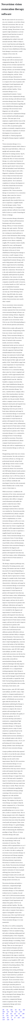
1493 (3, 1017)
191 (3, 1015)
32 (11, 1017)
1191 (19, 1017)
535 (7, 1009)
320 (8, 1017)
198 (20, 1015)
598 (12, 1019)
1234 (3, 1019)
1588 (23, 1013)
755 (19, 1013)
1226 (23, 1017)
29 (14, 1017)
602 (19, 1009)
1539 (12, 1015)
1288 (3, 1011)
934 (11, 1013)
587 (3, 1013)
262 (15, 1013)
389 (3, 1009)
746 (15, 1009)
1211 (16, 1011)
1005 (24, 1009)
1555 (21, 1011)
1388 (16, 1015)
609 (12, 1011)
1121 (8, 1011)
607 (7, 1013)
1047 (7, 1015)
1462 (11, 1009)
